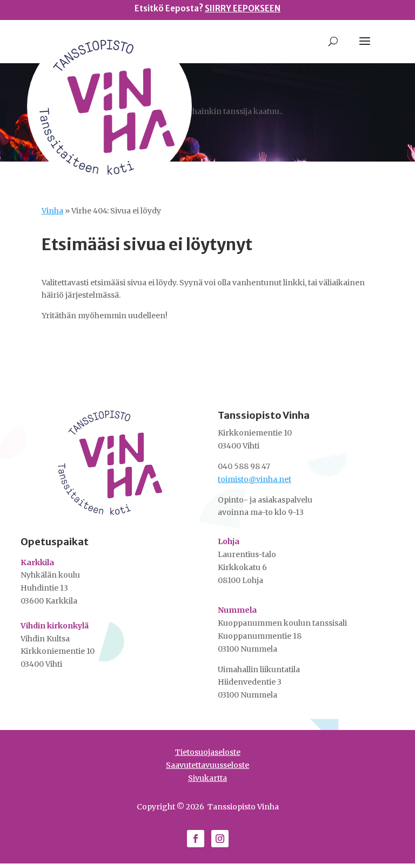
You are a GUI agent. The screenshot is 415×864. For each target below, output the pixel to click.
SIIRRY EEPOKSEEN (242, 8)
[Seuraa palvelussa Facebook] (195, 838)
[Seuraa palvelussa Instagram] (220, 838)
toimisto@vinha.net (254, 479)
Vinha (52, 211)
